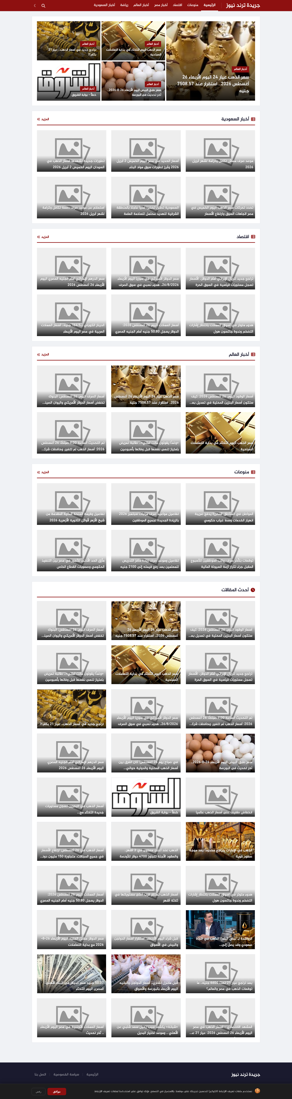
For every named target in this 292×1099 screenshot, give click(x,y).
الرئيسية (210, 5)
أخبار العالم (141, 5)
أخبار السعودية (104, 5)
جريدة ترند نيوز (243, 5)
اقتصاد (177, 5)
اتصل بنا (40, 1075)
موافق (57, 1091)
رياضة (124, 5)
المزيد (45, 119)
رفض (38, 1091)
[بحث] (43, 5)
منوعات (192, 5)
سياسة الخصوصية (66, 1075)
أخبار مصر (161, 5)
